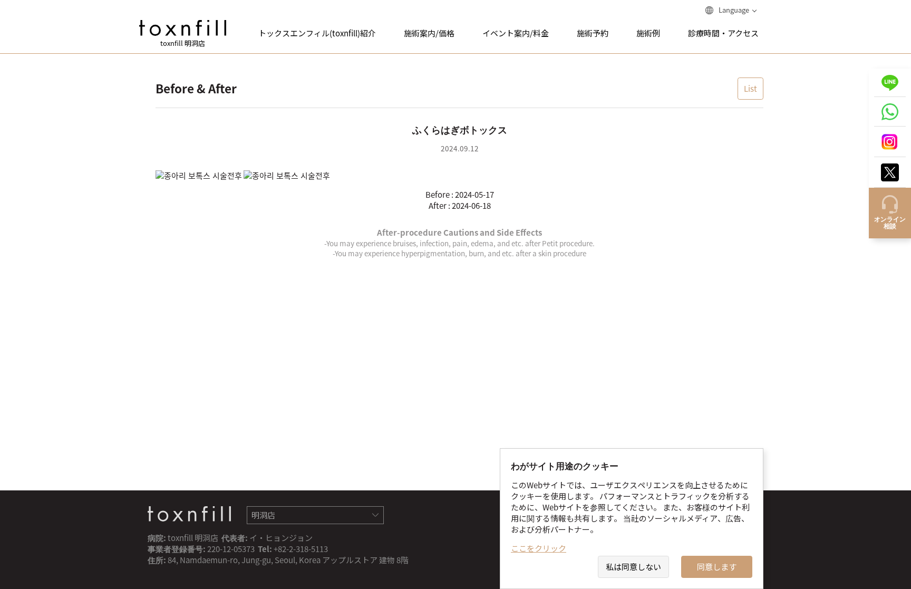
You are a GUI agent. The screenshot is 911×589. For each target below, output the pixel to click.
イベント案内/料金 (515, 33)
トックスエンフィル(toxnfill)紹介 (317, 33)
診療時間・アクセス (723, 33)
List (750, 88)
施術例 (648, 33)
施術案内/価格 (429, 33)
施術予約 (592, 33)
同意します (716, 567)
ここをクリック (538, 548)
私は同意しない (633, 567)
